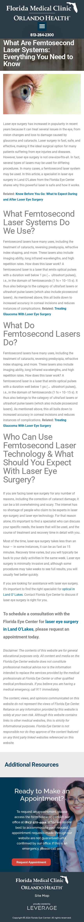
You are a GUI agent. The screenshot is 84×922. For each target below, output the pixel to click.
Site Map (42, 896)
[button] (42, 26)
